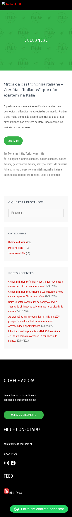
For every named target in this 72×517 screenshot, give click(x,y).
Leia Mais (13, 140)
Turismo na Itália (34, 153)
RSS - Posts (15, 492)
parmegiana (10, 175)
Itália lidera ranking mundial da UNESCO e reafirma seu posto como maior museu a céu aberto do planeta (34, 336)
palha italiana (54, 169)
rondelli (35, 175)
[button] (39, 509)
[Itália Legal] (12, 5)
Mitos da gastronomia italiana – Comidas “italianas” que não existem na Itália (33, 89)
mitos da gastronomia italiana (29, 169)
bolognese (14, 159)
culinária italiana (48, 159)
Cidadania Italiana (17, 242)
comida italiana (29, 159)
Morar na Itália (16, 153)
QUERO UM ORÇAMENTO (23, 414)
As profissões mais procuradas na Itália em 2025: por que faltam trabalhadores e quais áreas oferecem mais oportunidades (34, 321)
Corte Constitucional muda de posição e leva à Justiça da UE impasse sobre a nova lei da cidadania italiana (35, 307)
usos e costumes (51, 175)
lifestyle (41, 164)
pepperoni (24, 175)
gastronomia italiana (24, 164)
